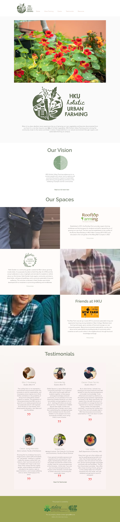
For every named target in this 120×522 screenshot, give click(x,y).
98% (49, 128)
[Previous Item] (17, 51)
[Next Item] (103, 51)
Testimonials (59, 354)
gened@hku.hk (70, 514)
